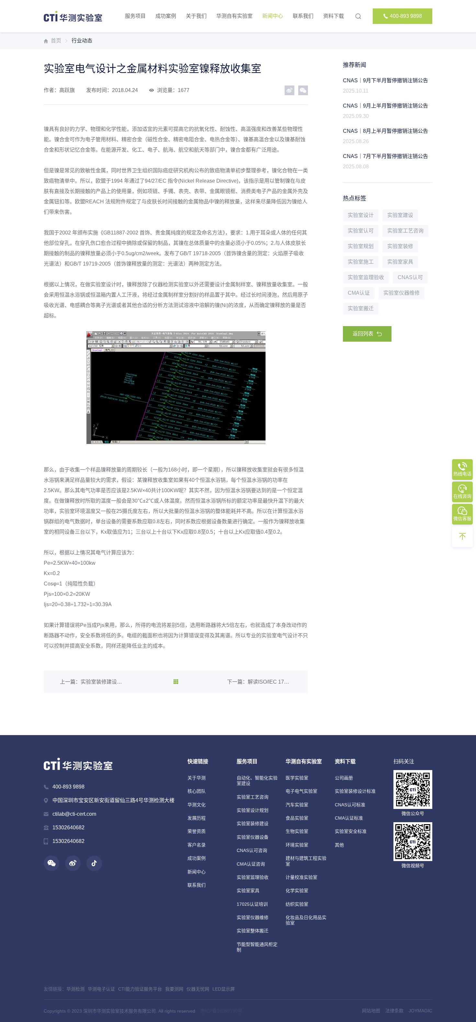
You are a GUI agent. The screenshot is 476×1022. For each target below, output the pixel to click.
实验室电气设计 (279, 635)
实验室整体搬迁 (252, 930)
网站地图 (371, 1010)
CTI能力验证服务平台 (140, 989)
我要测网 (174, 989)
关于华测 (196, 777)
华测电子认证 (101, 989)
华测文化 (196, 804)
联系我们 (303, 16)
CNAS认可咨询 (252, 850)
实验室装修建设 (252, 823)
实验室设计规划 (252, 810)
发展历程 (196, 818)
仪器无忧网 (198, 989)
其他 (339, 844)
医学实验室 (297, 777)
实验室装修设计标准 (355, 791)
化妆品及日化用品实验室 (306, 920)
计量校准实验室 (301, 877)
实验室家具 (248, 890)
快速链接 (197, 761)
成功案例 (165, 16)
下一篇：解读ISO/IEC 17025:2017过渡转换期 (259, 682)
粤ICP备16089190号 (221, 1011)
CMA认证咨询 (251, 864)
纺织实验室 (297, 904)
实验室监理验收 (252, 877)
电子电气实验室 (301, 791)
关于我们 (196, 16)
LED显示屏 (223, 989)
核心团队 (196, 791)
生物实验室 (297, 831)
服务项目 (135, 16)
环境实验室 (297, 844)
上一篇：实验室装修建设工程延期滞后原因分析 (92, 682)
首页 (56, 40)
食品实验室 (297, 818)
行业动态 (82, 40)
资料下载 (333, 16)
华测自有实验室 (234, 16)
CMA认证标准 (349, 818)
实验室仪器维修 (252, 917)
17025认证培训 (252, 904)
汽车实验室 (297, 804)
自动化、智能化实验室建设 (257, 780)
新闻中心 (272, 16)
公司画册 (344, 777)
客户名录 (196, 844)
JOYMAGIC (420, 1010)
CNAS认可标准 (350, 804)
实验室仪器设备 (252, 837)
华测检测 (75, 989)
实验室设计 (103, 284)
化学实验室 (297, 890)
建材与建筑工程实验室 (306, 861)
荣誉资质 (196, 831)
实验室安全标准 (351, 831)
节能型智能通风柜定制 (257, 947)
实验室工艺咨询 (252, 797)
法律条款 (394, 1010)
